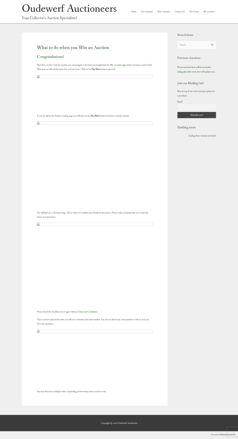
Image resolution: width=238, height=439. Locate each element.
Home (133, 11)
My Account (115, 65)
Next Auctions (163, 11)
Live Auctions (147, 11)
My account (209, 11)
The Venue (194, 11)
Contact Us (180, 11)
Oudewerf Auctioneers (69, 9)
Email (179, 101)
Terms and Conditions (87, 311)
